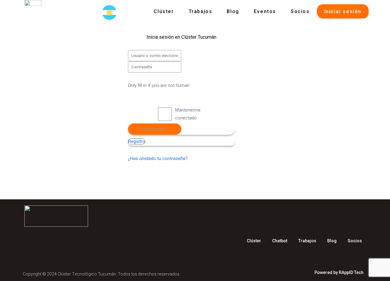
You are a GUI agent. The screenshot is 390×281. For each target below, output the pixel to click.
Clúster (164, 11)
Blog (233, 11)
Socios (300, 11)
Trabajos (200, 11)
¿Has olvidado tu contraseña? (158, 158)
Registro (136, 141)
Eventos (265, 11)
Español (111, 12)
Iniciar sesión (342, 11)
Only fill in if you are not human (159, 85)
